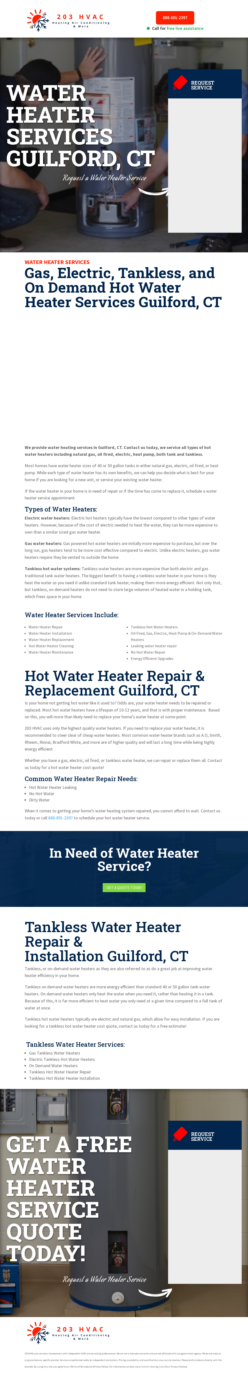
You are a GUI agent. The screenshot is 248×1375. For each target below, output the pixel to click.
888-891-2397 (175, 17)
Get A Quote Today (124, 887)
